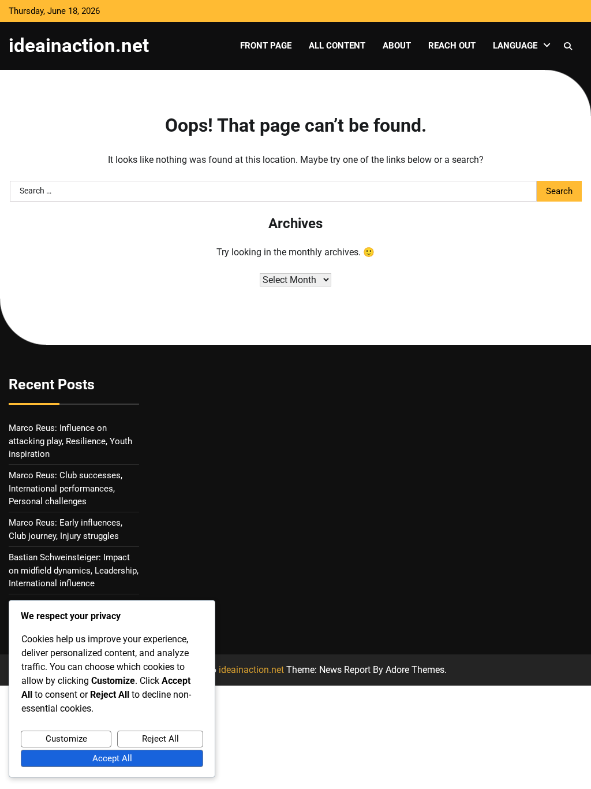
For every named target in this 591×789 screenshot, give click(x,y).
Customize (66, 739)
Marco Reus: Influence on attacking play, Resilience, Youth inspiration (70, 441)
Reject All (160, 739)
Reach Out (452, 45)
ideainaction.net (79, 45)
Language (515, 45)
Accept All (112, 758)
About (397, 45)
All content (337, 45)
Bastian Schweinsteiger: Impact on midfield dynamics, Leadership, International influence (74, 570)
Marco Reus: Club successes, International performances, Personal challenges (65, 488)
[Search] (568, 46)
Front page (265, 45)
